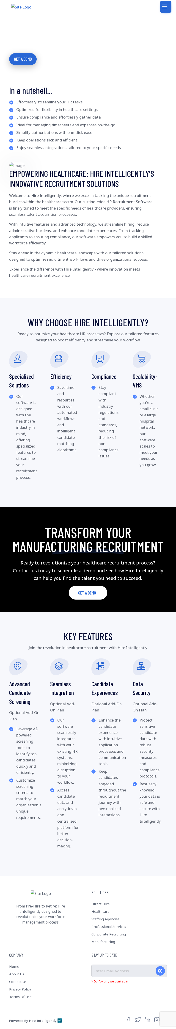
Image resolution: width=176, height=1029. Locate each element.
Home (14, 966)
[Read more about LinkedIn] (147, 1020)
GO (160, 971)
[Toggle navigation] (165, 7)
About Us (16, 974)
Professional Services (108, 926)
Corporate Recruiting (108, 934)
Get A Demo (23, 59)
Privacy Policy (20, 989)
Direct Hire (100, 904)
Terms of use (20, 996)
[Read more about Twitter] (138, 1020)
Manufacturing (103, 941)
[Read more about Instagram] (157, 1020)
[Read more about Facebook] (129, 1020)
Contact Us (18, 981)
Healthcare (100, 911)
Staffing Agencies (105, 919)
